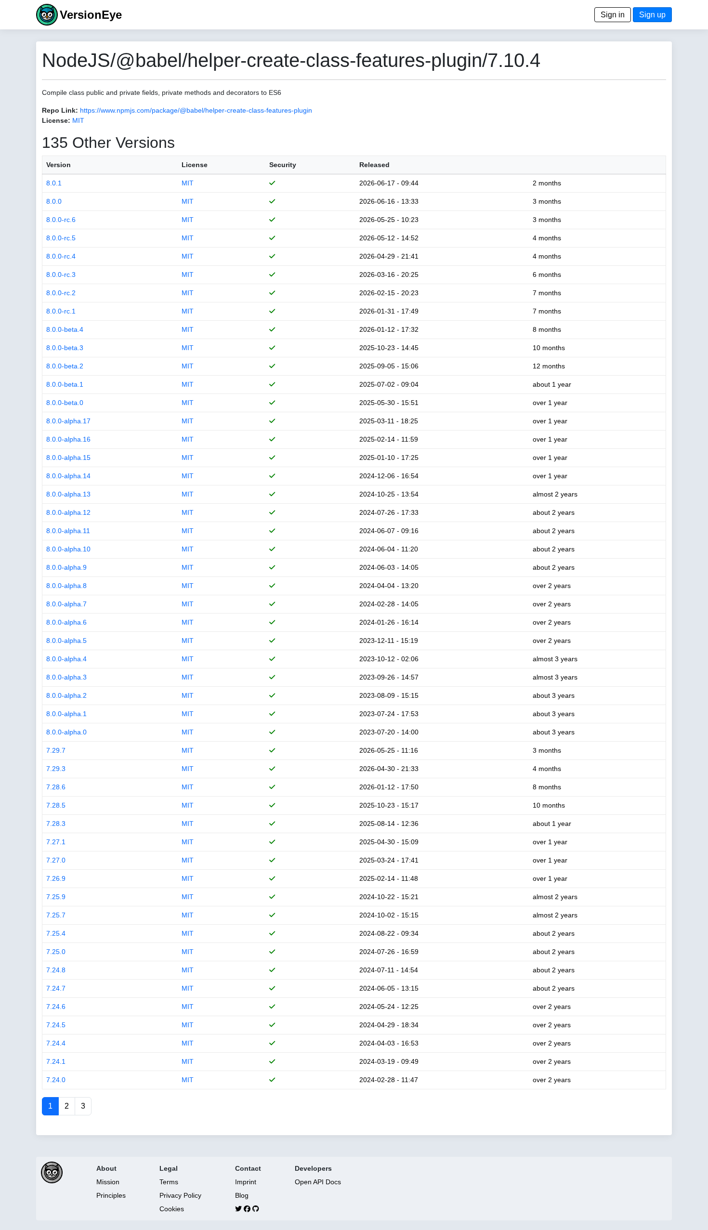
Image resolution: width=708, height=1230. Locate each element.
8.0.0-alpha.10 (68, 549)
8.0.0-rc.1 (61, 311)
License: (56, 120)
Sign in (613, 15)
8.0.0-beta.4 (64, 329)
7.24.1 (56, 1061)
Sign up (652, 15)
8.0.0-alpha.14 (68, 476)
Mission (107, 1182)
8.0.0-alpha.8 (66, 585)
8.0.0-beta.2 (64, 366)
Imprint (245, 1182)
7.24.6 (56, 1006)
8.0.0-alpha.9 (66, 567)
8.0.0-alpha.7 (66, 604)
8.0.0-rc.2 (61, 293)
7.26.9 (56, 878)
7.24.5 (56, 1025)
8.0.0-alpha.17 (68, 421)
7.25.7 (56, 915)
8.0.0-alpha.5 (66, 640)
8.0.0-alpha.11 (68, 531)
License (195, 165)
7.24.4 (56, 1043)
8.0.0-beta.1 (64, 384)
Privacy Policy (180, 1195)
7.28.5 (56, 805)
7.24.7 (56, 988)
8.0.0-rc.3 (61, 274)
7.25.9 (56, 897)
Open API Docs (318, 1182)
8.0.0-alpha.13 (68, 494)
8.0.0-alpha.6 (66, 622)
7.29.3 (56, 768)
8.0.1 (54, 183)
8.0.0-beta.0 (64, 402)
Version (58, 165)
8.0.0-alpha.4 (66, 659)
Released (374, 165)
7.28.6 (56, 787)
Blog (242, 1195)
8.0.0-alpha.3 (66, 677)
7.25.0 (56, 951)
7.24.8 (56, 970)
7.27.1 (56, 842)
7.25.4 (56, 933)
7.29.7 (56, 750)
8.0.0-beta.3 (64, 348)
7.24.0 (56, 1080)
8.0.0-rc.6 (61, 219)
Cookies (171, 1209)
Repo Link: (60, 110)
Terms (168, 1182)
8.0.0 (54, 201)
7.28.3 (56, 823)
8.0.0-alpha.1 (66, 714)
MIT (78, 120)
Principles (111, 1195)
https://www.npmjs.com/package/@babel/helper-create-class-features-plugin (196, 110)
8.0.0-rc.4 (61, 256)
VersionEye (91, 14)
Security (282, 165)
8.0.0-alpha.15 (68, 457)
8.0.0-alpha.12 (68, 512)
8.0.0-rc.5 (61, 238)
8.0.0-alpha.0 (66, 732)
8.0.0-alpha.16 (68, 439)
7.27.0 (56, 860)
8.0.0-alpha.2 (66, 695)
